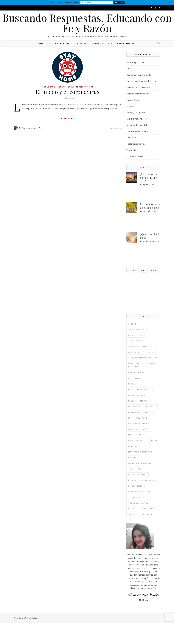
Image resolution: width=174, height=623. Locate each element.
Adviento (133, 347)
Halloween (141, 418)
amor (146, 347)
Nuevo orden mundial (139, 463)
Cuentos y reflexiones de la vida (141, 81)
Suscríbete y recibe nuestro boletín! (64, 2)
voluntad (148, 514)
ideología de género (139, 429)
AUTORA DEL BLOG (59, 43)
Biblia (150, 352)
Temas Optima (31, 618)
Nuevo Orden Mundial (80, 87)
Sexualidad (131, 137)
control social (136, 373)
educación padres (137, 395)
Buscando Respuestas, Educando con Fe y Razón (87, 23)
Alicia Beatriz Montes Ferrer (31, 128)
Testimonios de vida (135, 143)
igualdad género (137, 441)
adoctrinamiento (137, 329)
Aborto (132, 324)
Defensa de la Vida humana (139, 87)
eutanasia (133, 412)
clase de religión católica (142, 358)
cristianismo (135, 378)
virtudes (133, 514)
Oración (142, 469)
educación (133, 384)
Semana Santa (135, 492)
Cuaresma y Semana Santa (138, 74)
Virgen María (132, 150)
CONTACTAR (80, 43)
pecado (132, 480)
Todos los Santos (138, 503)
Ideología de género (54, 87)
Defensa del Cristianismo (138, 93)
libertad (133, 446)
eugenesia (150, 407)
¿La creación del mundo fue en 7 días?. (149, 178)
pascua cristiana (137, 475)
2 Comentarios (114, 128)
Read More (67, 118)
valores (132, 509)
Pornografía (148, 480)
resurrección (135, 486)
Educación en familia (139, 390)
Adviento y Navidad (135, 62)
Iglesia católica (137, 435)
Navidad (132, 458)
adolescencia (135, 335)
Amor (128, 68)
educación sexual (137, 401)
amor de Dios (135, 352)
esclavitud (134, 407)
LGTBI (154, 441)
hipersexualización (138, 424)
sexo (150, 492)
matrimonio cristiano (140, 452)
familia (148, 412)
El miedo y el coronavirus (68, 91)
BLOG (41, 43)
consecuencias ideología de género (141, 365)
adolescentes (135, 341)
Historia (130, 106)
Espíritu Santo (132, 100)
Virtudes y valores (134, 156)
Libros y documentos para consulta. (113, 43)
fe (129, 418)
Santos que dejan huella (137, 131)
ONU (130, 469)
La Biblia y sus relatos (136, 118)
